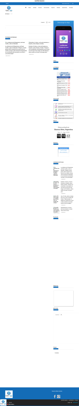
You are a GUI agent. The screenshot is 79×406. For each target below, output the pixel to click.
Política (29, 7)
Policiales (58, 7)
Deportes (53, 7)
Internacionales (46, 7)
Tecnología (71, 7)
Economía (40, 7)
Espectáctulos (64, 7)
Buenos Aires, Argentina (63, 128)
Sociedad (34, 7)
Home (7, 13)
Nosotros (7, 3)
